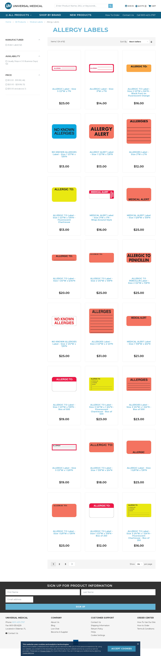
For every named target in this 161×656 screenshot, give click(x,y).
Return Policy (97, 629)
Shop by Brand (50, 15)
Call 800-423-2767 (146, 15)
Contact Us (128, 15)
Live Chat (55, 629)
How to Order (143, 625)
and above (19, 89)
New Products (81, 15)
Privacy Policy (45, 651)
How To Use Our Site (146, 622)
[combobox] (84, 6)
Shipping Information (100, 625)
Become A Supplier (59, 632)
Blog (53, 625)
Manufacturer (14, 40)
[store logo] (24, 6)
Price (9, 75)
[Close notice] (137, 644)
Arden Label (16, 45)
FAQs (93, 632)
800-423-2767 (18, 622)
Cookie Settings (98, 635)
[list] (80, 15)
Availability (13, 56)
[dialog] (80, 648)
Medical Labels (36, 22)
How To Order (112, 15)
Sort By (123, 42)
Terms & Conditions (145, 629)
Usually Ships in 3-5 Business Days (21, 62)
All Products (20, 22)
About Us (55, 622)
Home (9, 22)
